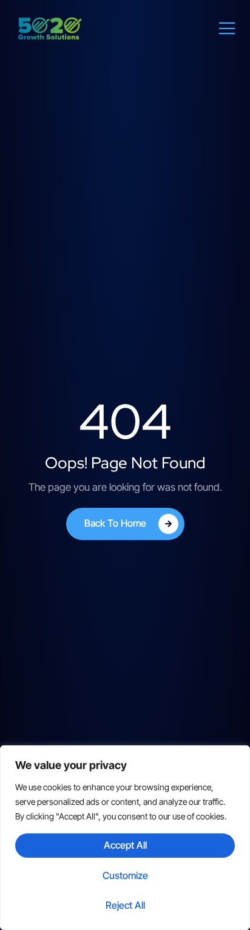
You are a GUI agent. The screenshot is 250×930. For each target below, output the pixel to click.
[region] (125, 837)
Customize (125, 875)
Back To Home (115, 522)
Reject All (125, 905)
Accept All (125, 845)
